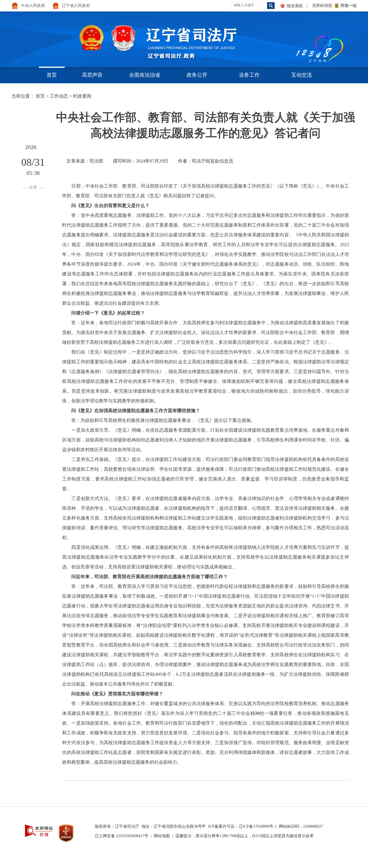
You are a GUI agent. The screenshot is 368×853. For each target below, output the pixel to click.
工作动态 (59, 96)
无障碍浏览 (322, 5)
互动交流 (301, 75)
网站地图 (162, 836)
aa (295, 37)
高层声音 (92, 75)
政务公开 (197, 75)
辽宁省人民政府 (76, 5)
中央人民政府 (33, 5)
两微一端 (348, 5)
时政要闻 (82, 96)
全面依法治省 (144, 75)
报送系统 (295, 6)
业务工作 (249, 75)
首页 (52, 75)
